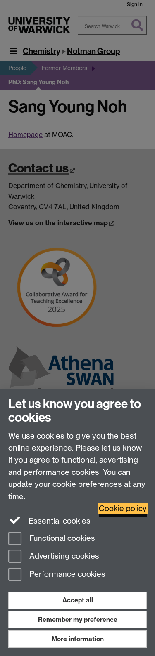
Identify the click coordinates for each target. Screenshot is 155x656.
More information (78, 639)
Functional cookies (61, 538)
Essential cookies (58, 521)
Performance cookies (66, 574)
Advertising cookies (63, 556)
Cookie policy (123, 508)
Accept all (77, 600)
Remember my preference (77, 619)
